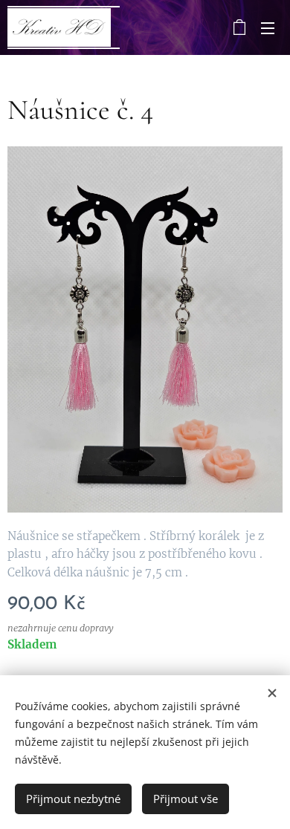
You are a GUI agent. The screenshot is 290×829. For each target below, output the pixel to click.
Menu (268, 27)
